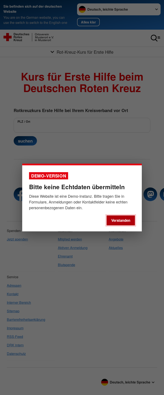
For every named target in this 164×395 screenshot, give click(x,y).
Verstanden (120, 220)
